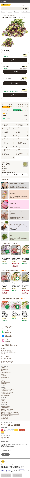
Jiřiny (2, 374)
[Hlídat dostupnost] (18, 251)
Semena (10, 11)
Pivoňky (3, 378)
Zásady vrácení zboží (7, 409)
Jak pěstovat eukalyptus (7, 389)
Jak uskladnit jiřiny (6, 393)
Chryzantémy (4, 369)
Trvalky (3, 385)
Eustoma (16, 11)
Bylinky (3, 367)
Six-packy (4, 383)
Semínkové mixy (5, 382)
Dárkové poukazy (6, 372)
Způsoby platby (5, 406)
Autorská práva (5, 418)
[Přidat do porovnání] (8, 247)
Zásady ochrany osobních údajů (9, 412)
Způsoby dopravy (6, 407)
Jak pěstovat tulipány (7, 392)
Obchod (3, 11)
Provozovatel (4, 417)
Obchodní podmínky (6, 410)
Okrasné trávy (5, 377)
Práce (2, 400)
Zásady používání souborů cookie (10, 414)
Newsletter (4, 402)
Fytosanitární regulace (7, 415)
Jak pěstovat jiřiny (6, 390)
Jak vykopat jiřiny (6, 395)
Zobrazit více (13, 229)
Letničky (3, 375)
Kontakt (3, 399)
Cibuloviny (4, 370)
